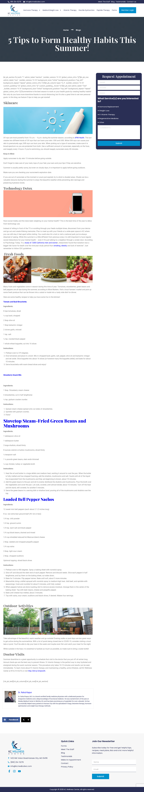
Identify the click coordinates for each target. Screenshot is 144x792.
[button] (11, 719)
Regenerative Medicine (108, 118)
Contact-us (131, 2)
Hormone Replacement (109, 106)
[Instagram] (14, 771)
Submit (119, 143)
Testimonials (121, 2)
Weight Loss (104, 110)
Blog (113, 2)
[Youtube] (19, 771)
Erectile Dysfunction (86, 10)
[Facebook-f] (9, 771)
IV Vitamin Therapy (107, 114)
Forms (114, 10)
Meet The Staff (104, 2)
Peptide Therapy (103, 10)
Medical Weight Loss (50, 10)
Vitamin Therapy (69, 10)
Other (101, 122)
